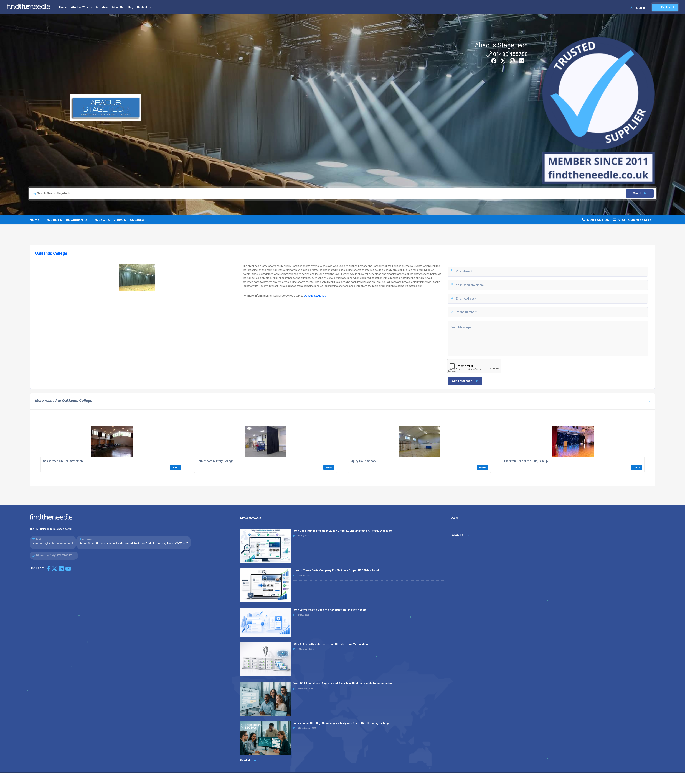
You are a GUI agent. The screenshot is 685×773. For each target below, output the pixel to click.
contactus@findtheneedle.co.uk (53, 543)
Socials (137, 220)
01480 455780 (510, 54)
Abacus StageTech (501, 45)
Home (63, 7)
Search (637, 193)
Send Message (462, 381)
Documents (77, 220)
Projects (100, 220)
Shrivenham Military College (215, 461)
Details (175, 467)
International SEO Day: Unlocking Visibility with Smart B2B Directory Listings (341, 723)
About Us (117, 7)
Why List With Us (81, 7)
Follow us (457, 535)
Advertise (102, 7)
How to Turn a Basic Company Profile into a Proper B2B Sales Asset (336, 570)
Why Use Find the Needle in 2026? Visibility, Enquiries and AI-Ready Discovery (342, 530)
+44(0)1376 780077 (59, 555)
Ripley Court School (363, 461)
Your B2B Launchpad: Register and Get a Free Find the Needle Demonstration (342, 683)
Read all (245, 760)
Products (52, 220)
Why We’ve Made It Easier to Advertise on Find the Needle (330, 609)
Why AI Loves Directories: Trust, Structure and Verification (330, 644)
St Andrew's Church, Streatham (63, 461)
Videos (119, 220)
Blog (130, 7)
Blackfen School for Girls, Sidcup (526, 461)
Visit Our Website (634, 220)
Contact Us (144, 7)
